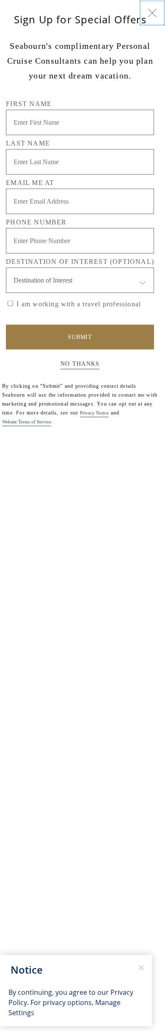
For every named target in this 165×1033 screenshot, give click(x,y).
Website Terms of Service (26, 421)
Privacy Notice (94, 412)
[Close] (152, 12)
